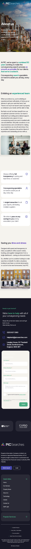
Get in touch (6, 468)
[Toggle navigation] (27, 3)
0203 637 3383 (12, 332)
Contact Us (6, 503)
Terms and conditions (15, 533)
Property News (7, 489)
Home (4, 482)
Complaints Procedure (15, 527)
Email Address (7, 375)
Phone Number (7, 367)
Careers (5, 500)
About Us (5, 493)
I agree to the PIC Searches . (16, 394)
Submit (23, 404)
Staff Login (6, 506)
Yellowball (17, 545)
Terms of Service (6, 400)
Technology (6, 496)
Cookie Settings (18, 530)
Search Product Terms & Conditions (15, 536)
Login (16, 468)
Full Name (6, 360)
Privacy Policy (23, 399)
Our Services (6, 486)
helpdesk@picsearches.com (17, 337)
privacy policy (22, 394)
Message (5, 383)
